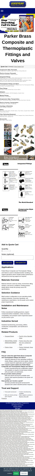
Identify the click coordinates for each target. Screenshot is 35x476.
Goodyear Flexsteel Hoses (25, 432)
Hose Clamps (2, 444)
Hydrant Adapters (8, 444)
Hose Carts (25, 443)
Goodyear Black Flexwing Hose (23, 428)
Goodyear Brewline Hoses (23, 429)
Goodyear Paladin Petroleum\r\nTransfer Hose (17, 438)
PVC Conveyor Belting (15, 460)
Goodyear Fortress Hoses (4, 434)
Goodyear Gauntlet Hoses (23, 434)
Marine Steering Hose (6, 449)
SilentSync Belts (24, 465)
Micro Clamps (2, 450)
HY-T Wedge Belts (24, 444)
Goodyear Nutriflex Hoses (16, 437)
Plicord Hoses (30, 458)
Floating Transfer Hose (22, 425)
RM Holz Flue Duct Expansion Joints (23, 462)
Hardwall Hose (26, 442)
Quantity (5, 249)
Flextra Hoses (8, 425)
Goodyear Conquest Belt (4, 430)
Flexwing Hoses (14, 425)
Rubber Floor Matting (10, 463)
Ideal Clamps (30, 444)
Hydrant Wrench (14, 444)
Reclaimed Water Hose (16, 461)
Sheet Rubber (19, 465)
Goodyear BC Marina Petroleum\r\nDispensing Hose (9, 428)
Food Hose (28, 425)
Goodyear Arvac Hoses (22, 427)
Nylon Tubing (32, 450)
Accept (16, 473)
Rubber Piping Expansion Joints (19, 463)
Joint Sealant (17, 446)
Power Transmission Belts (23, 459)
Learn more (24, 473)
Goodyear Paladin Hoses (4, 438)
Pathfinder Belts (19, 457)
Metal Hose (21, 449)
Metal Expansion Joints (14, 449)
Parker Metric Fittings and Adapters (17, 455)
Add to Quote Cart (7, 262)
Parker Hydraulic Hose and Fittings (26, 348)
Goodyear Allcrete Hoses (4, 427)
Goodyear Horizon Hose (17, 435)
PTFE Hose (28, 460)
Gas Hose (29, 426)
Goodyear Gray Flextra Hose (7, 435)
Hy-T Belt (19, 444)
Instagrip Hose (2, 446)
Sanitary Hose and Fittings (4, 464)
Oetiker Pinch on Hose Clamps (5, 451)
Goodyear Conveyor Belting (13, 430)
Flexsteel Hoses (3, 425)
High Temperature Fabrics (4, 443)
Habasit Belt (22, 442)
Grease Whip (16, 442)
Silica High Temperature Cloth (5, 466)
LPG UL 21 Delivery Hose (4, 448)
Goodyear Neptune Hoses (25, 436)
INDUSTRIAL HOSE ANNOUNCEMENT (11, 342)
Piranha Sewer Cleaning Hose (11, 458)
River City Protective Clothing (11, 462)
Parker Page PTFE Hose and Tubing (6, 456)
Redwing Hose (23, 461)
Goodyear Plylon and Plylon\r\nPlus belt (18, 439)
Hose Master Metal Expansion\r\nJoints (16, 443)
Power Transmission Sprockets (5, 460)
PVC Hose (4, 461)
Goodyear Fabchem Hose (13, 431)
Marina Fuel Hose (12, 448)
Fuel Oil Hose (19, 426)
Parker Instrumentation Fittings (18, 454)
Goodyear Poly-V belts (29, 439)
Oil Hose (19, 451)
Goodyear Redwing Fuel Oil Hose (5, 440)
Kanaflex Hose (22, 446)
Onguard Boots (9, 336)
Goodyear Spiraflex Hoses (26, 440)
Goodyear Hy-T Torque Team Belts (6, 436)
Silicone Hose (21, 466)
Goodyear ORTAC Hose (25, 437)
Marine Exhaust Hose (27, 448)
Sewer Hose (14, 465)
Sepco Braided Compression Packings (16, 464)
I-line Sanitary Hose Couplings (13, 445)
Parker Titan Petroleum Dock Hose (10, 457)
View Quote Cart (19, 66)
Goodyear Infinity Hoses (16, 436)
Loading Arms (25, 447)
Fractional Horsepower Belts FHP (5, 426)
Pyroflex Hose (9, 461)
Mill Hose (13, 450)
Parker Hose (8, 347)
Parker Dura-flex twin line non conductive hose (25, 342)
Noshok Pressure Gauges (25, 450)
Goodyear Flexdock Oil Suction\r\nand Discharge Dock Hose (10, 432)
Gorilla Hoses (11, 442)
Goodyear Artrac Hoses (13, 427)
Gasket (32, 426)
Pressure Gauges (22, 460)
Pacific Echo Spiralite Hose (25, 337)
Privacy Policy (17, 406)
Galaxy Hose (24, 426)
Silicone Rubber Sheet (14, 466)
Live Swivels (20, 447)
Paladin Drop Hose (13, 452)
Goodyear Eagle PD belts (4, 431)
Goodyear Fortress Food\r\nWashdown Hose (15, 433)
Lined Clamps (15, 447)
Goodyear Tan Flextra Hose (22, 441)
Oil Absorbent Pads (15, 451)
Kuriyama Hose (28, 446)
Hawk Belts (32, 442)
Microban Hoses (8, 450)
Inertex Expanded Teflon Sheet (24, 445)
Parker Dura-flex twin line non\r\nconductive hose (15, 453)
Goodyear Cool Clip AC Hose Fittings (25, 430)
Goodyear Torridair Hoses (4, 442)
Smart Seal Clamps (27, 466)
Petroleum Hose (2, 458)
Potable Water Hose (15, 459)
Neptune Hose (17, 450)
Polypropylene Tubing (8, 459)
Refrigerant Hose (3, 462)
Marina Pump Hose (19, 448)
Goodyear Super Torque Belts (12, 441)
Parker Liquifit (26, 454)
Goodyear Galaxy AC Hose (13, 434)
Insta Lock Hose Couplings (10, 446)
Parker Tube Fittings (26, 457)
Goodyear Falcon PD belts (23, 431)
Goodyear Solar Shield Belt (16, 440)
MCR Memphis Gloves (27, 449)
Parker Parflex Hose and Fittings (18, 456)
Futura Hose (14, 426)
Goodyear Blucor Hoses (15, 429)
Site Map (17, 408)
